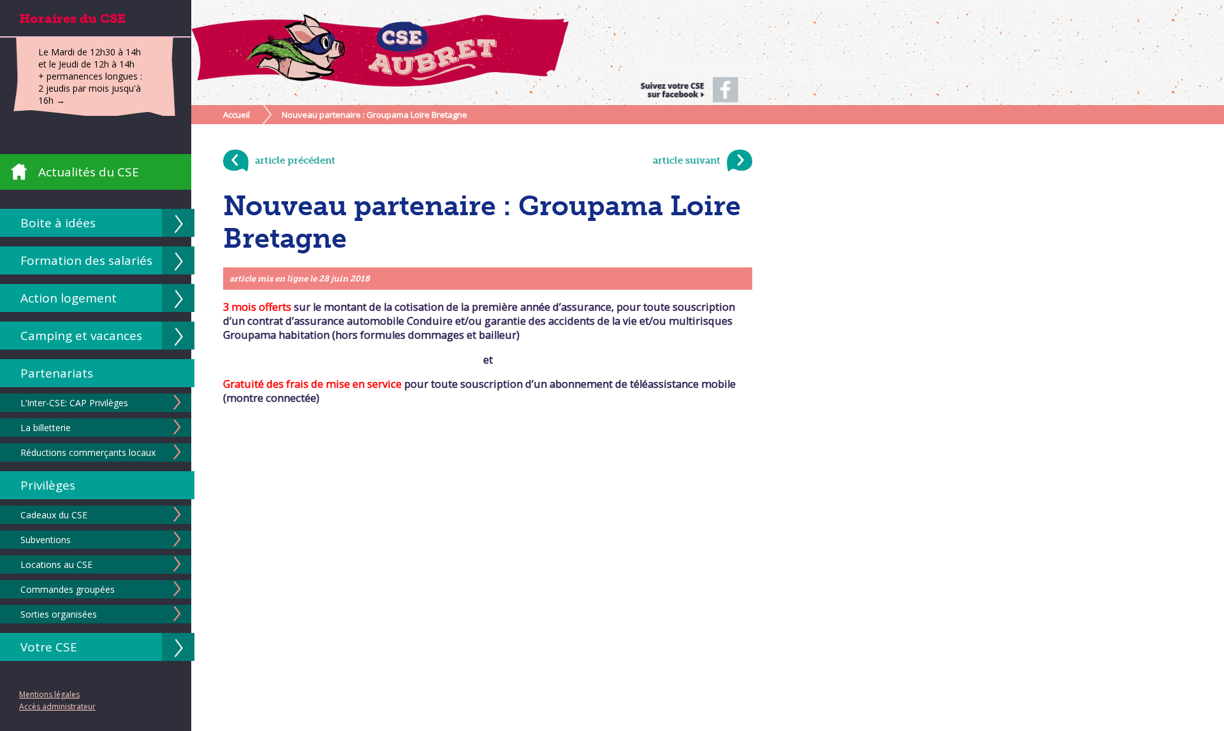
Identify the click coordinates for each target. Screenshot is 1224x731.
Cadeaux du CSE (53, 515)
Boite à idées (58, 223)
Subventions (45, 540)
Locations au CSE (56, 564)
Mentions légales (49, 694)
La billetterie (45, 428)
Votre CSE (48, 647)
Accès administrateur (57, 706)
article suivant (686, 160)
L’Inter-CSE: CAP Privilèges (74, 403)
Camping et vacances (81, 335)
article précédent (295, 160)
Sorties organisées (58, 614)
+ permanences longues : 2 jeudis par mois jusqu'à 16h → (90, 88)
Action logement (68, 298)
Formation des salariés (86, 260)
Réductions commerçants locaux (88, 452)
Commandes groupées (67, 589)
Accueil (236, 114)
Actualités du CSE (88, 172)
